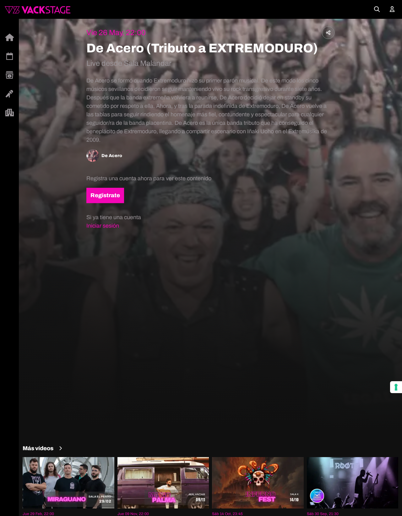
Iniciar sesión (102, 226)
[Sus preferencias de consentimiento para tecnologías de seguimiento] (396, 387)
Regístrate (105, 195)
